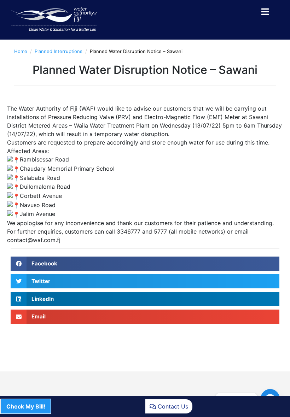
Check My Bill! (25, 406)
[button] (145, 264)
